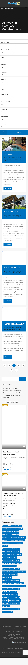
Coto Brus (9, 638)
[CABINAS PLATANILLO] (14, 202)
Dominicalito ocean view (18, 537)
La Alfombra (14, 637)
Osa (15, 638)
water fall (5, 606)
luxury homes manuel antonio (11, 580)
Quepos (19, 638)
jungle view (15, 569)
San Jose (5, 635)
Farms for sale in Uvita (17, 540)
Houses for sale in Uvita (9, 566)
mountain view (18, 583)
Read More (8, 188)
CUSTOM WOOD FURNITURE (10, 388)
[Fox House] (14, 144)
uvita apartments (14, 600)
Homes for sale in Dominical (10, 551)
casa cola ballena (7, 528)
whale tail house (7, 612)
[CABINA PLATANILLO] (14, 258)
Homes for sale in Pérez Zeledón (11, 554)
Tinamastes (17, 635)
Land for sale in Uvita (18, 571)
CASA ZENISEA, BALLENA (14, 324)
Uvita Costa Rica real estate (10, 603)
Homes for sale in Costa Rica (10, 549)
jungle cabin (6, 569)
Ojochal (11, 635)
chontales (5, 534)
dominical (5, 537)
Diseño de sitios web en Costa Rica (11, 652)
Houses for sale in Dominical (10, 560)
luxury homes (6, 577)
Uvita (4, 638)
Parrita (22, 586)
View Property (14, 440)
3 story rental (6, 526)
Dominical (21, 637)
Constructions (7, 159)
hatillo (4, 546)
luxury (4, 574)
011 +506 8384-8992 (9, 8)
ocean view (6, 586)
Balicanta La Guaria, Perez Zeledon (12, 390)
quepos (5, 589)
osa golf (15, 586)
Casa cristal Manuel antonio (10, 531)
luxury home (13, 574)
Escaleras (5, 540)
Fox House (8, 154)
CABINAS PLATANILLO (12, 212)
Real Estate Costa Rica (9, 592)
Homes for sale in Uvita (9, 557)
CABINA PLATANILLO (12, 268)
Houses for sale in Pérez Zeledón (12, 563)
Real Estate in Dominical (9, 594)
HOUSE (14, 159)
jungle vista (6, 571)
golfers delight (17, 543)
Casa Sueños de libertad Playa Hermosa (13, 393)
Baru (9, 637)
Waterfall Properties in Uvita (10, 609)
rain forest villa (14, 589)
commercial (15, 534)
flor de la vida (6, 543)
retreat (5, 600)
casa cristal (18, 528)
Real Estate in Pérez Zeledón (11, 597)
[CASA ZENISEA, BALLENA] (14, 314)
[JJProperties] (14, 4)
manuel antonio (7, 583)
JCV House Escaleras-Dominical (11, 395)
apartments (17, 526)
